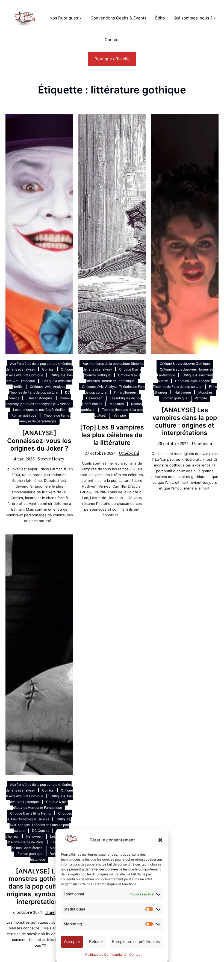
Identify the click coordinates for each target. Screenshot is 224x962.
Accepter (72, 941)
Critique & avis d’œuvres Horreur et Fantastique (113, 378)
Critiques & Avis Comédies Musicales (39, 816)
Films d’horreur (125, 392)
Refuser (96, 941)
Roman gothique (23, 415)
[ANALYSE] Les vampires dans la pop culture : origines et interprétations (184, 421)
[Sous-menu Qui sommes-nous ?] (215, 18)
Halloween (94, 398)
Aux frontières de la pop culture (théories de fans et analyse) (113, 366)
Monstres (117, 404)
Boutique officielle (112, 58)
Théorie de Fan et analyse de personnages (44, 418)
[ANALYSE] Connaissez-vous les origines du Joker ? (39, 440)
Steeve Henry (51, 459)
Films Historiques (39, 398)
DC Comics (40, 831)
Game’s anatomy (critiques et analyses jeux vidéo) (38, 401)
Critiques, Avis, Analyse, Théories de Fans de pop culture (37, 389)
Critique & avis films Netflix (30, 813)
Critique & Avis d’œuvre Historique (41, 799)
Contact (135, 954)
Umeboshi (129, 453)
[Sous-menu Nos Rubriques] (80, 18)
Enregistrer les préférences (136, 941)
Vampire (120, 415)
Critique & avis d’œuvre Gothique (39, 372)
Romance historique (47, 856)
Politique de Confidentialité (105, 954)
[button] (160, 840)
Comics (48, 369)
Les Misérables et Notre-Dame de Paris (40, 839)
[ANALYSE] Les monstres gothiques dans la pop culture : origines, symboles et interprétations (39, 887)
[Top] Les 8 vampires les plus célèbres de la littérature (112, 435)
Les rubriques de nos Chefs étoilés (39, 410)
